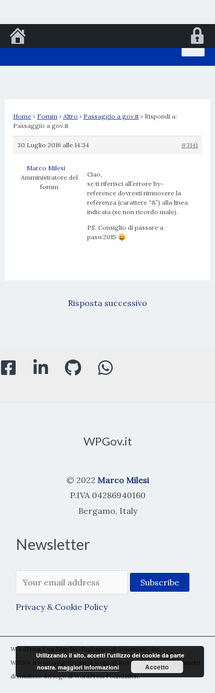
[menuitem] (17, 37)
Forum (47, 116)
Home (22, 116)
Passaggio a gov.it (111, 116)
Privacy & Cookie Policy (62, 607)
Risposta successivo (107, 303)
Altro (70, 116)
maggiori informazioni (88, 667)
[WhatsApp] (105, 367)
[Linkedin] (40, 367)
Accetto (157, 667)
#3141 (189, 145)
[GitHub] (73, 367)
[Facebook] (8, 367)
